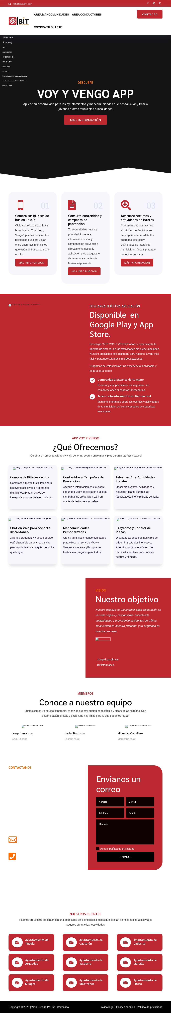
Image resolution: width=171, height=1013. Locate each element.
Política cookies (125, 1007)
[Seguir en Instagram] (154, 3)
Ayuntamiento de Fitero (145, 981)
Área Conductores (87, 14)
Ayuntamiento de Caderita (145, 941)
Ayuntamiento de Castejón (91, 941)
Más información (85, 120)
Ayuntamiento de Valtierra (91, 961)
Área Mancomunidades (51, 14)
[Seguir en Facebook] (148, 3)
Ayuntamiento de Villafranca (91, 981)
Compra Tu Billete (48, 27)
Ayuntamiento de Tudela (37, 941)
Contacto (149, 14)
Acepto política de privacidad (117, 848)
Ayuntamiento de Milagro (37, 981)
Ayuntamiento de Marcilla (145, 961)
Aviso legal (107, 1007)
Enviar (125, 857)
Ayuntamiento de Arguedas (37, 961)
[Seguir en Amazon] (160, 3)
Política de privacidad (149, 1007)
